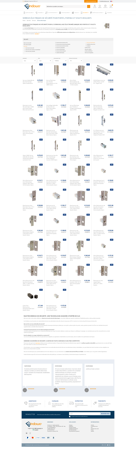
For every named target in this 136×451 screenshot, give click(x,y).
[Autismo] (30, 433)
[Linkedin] (109, 445)
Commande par (57, 58)
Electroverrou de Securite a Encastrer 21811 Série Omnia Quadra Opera (75, 233)
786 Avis (26, 1)
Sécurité (85, 12)
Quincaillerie (29, 12)
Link (86, 416)
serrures (38, 343)
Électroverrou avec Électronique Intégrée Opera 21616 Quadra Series (75, 258)
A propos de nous (94, 426)
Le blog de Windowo (91, 1)
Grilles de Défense (88, 50)
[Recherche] (88, 6)
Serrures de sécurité (30, 47)
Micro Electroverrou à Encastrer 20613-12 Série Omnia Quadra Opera (51, 233)
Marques (25, 58)
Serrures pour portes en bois (62, 45)
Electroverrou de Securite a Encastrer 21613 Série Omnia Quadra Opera (51, 208)
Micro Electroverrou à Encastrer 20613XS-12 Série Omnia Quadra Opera (99, 183)
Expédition (71, 426)
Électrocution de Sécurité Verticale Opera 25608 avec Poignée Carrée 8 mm (98, 107)
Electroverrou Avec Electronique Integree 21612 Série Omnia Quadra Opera (28, 258)
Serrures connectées (60, 47)
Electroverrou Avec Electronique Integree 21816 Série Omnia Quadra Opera (28, 233)
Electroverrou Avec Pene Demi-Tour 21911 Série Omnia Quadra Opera (28, 208)
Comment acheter (72, 427)
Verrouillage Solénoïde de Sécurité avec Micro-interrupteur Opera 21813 (52, 107)
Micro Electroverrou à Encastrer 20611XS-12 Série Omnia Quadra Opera (75, 283)
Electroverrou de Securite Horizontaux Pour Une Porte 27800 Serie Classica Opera (52, 132)
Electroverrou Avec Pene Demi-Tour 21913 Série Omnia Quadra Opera (28, 132)
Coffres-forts (87, 47)
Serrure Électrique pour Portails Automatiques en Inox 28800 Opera (51, 82)
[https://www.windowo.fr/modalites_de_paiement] (68, 437)
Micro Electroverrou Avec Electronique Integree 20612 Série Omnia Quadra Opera (75, 183)
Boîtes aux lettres (97, 12)
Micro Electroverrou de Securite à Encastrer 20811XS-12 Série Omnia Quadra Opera (99, 208)
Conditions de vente (95, 428)
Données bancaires (72, 429)
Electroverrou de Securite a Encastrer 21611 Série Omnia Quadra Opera (75, 208)
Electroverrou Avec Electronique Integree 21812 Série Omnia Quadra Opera (51, 283)
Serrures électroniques (61, 50)
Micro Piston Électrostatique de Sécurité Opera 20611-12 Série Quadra (75, 82)
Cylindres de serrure (91, 44)
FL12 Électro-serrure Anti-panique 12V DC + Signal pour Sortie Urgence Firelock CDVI (99, 132)
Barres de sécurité (27, 42)
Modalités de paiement (73, 428)
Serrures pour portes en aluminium (33, 49)
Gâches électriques (60, 52)
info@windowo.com (104, 1)
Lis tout (37, 33)
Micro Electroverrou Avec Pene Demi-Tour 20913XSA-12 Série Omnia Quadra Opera (51, 308)
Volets (76, 12)
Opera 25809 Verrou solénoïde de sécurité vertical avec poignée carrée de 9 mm (28, 158)
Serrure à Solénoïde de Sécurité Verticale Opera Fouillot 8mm (28, 82)
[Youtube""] (107, 445)
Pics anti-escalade (27, 44)
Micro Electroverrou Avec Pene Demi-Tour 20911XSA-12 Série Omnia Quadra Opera (51, 258)
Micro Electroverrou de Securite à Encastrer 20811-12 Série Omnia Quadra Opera (28, 283)
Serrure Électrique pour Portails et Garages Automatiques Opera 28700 (75, 107)
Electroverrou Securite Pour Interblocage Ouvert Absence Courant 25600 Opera (52, 158)
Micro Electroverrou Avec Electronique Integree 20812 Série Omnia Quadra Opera (28, 183)
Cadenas (88, 45)
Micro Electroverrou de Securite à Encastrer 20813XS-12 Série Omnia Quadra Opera (52, 183)
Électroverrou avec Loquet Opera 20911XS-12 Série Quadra (98, 283)
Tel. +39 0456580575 (51, 427)
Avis (91, 427)
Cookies (92, 431)
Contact (92, 425)
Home (24, 20)
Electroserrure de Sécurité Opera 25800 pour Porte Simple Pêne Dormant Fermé (28, 107)
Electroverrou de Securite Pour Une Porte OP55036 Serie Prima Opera (75, 158)
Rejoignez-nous (105, 413)
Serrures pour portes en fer (62, 42)
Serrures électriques (60, 49)
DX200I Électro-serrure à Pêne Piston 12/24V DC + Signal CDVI (99, 82)
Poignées (40, 12)
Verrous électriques (41, 20)
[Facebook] (102, 445)
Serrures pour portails (30, 51)
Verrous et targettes (89, 52)
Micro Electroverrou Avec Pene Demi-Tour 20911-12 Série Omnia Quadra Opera (99, 233)
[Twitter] (105, 445)
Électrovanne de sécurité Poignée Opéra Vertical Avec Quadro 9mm (75, 132)
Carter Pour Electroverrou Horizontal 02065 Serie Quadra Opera (28, 308)
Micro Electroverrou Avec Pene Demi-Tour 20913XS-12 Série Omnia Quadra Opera (98, 258)
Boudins (109, 12)
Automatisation (52, 12)
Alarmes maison (88, 49)
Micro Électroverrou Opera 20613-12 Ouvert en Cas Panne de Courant (98, 158)
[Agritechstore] (27, 433)
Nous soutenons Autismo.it (74, 431)
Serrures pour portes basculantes (63, 44)
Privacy (92, 429)
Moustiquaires (65, 12)
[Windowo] (32, 6)
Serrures (34, 20)
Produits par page (73, 58)
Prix (39, 58)
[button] (94, 6)
